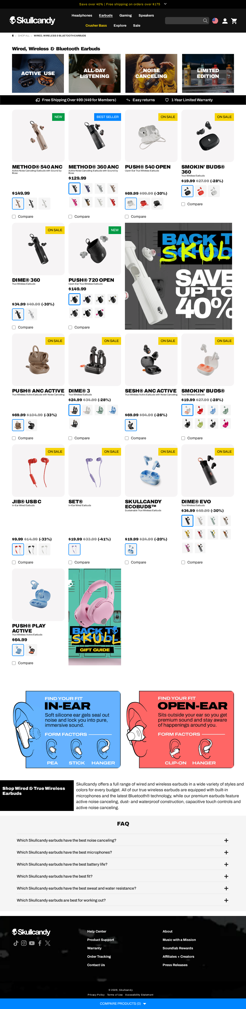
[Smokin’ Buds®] (207, 360)
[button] (215, 21)
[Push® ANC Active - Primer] (18, 425)
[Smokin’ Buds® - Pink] (226, 423)
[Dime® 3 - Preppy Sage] (100, 410)
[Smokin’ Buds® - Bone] (187, 410)
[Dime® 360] (38, 249)
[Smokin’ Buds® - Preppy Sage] (226, 410)
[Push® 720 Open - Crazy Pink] (100, 313)
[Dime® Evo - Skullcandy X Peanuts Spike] (226, 534)
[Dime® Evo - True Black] (187, 521)
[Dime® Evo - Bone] (200, 521)
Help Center (96, 931)
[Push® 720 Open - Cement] (74, 299)
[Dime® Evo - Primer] (226, 521)
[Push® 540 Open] (151, 136)
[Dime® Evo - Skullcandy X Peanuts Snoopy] (200, 534)
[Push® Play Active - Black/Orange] (31, 650)
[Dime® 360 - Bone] (31, 314)
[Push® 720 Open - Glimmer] (113, 299)
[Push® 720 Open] (94, 249)
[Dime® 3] (94, 360)
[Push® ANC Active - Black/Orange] (31, 425)
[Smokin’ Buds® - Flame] (200, 410)
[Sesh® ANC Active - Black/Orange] (131, 425)
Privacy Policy (96, 994)
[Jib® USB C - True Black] (31, 549)
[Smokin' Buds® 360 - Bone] (214, 191)
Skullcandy (126, 990)
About (167, 931)
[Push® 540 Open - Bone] (131, 204)
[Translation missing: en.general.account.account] (223, 20)
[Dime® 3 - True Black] (74, 410)
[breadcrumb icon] (13, 36)
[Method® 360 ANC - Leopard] (87, 202)
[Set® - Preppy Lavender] (74, 549)
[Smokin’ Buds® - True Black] (187, 423)
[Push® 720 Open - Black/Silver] (87, 313)
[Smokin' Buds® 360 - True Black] (187, 191)
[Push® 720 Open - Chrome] (74, 313)
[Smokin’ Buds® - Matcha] (200, 423)
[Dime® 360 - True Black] (18, 314)
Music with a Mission (179, 940)
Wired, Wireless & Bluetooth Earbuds (60, 35)
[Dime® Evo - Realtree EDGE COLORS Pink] (187, 548)
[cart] (234, 20)
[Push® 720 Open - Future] (87, 299)
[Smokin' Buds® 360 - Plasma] (201, 191)
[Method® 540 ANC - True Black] (31, 204)
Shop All (24, 35)
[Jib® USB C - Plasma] (18, 549)
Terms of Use (115, 994)
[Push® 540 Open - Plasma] (144, 204)
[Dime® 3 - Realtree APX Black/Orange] (74, 423)
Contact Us (96, 965)
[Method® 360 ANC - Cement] (100, 188)
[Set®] (94, 470)
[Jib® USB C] (38, 470)
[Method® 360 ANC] (94, 136)
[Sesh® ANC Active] (151, 360)
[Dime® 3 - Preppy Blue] (113, 410)
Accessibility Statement (139, 994)
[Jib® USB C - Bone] (44, 549)
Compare (25, 216)
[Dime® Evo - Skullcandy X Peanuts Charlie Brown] (187, 534)
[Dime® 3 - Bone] (87, 410)
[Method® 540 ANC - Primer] (18, 204)
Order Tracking (99, 956)
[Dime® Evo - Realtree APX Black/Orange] (200, 548)
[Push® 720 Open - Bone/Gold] (100, 299)
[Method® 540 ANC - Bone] (44, 204)
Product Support (100, 940)
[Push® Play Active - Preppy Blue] (18, 650)
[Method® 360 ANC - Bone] (100, 202)
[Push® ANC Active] (38, 360)
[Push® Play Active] (38, 595)
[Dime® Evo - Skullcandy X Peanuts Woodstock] (213, 534)
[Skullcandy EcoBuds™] (151, 470)
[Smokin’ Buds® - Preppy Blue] (213, 410)
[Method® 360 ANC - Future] (87, 188)
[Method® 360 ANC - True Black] (74, 188)
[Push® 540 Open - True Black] (157, 204)
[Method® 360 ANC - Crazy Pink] (74, 202)
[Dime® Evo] (207, 470)
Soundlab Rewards (178, 948)
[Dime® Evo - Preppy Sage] (213, 521)
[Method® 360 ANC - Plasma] (113, 202)
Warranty (94, 948)
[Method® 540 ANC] (38, 136)
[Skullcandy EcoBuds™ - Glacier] (131, 549)
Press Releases (175, 965)
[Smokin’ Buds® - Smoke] (213, 423)
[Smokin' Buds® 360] (207, 136)
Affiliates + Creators (178, 956)
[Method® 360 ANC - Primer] (113, 188)
